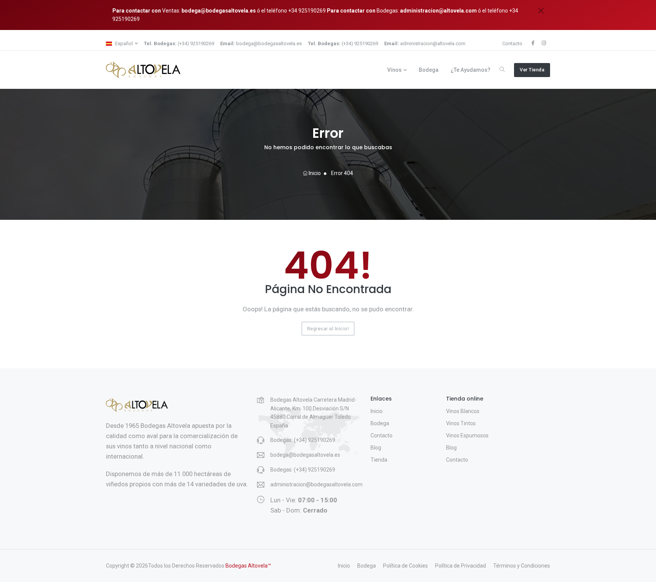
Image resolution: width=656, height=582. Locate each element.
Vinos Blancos (462, 411)
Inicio (314, 173)
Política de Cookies (405, 566)
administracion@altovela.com (438, 11)
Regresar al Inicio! (328, 328)
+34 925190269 (306, 11)
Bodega (428, 70)
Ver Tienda (532, 70)
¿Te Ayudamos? (470, 70)
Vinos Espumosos (467, 435)
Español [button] (123, 43)
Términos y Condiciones (521, 566)
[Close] (541, 10)
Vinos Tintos (461, 423)
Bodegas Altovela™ (248, 566)
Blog (376, 448)
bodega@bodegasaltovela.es (218, 11)
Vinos (394, 70)
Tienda (379, 460)
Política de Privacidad (460, 566)
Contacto (512, 43)
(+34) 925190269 (179, 43)
